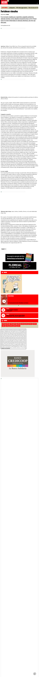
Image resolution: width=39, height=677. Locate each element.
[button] (18, 305)
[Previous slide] (2, 547)
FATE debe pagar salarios (16, 7)
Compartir (3, 249)
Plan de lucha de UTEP (28, 7)
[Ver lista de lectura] (34, 673)
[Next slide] (37, 547)
